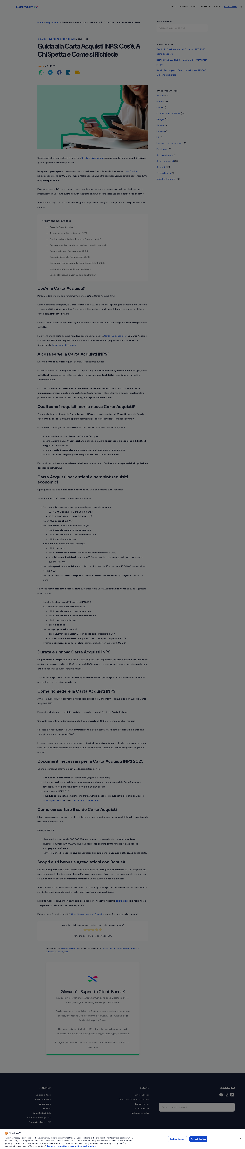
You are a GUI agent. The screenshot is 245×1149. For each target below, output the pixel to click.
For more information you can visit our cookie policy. (71, 1146)
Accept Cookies (198, 1139)
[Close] (240, 1138)
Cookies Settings (177, 1139)
